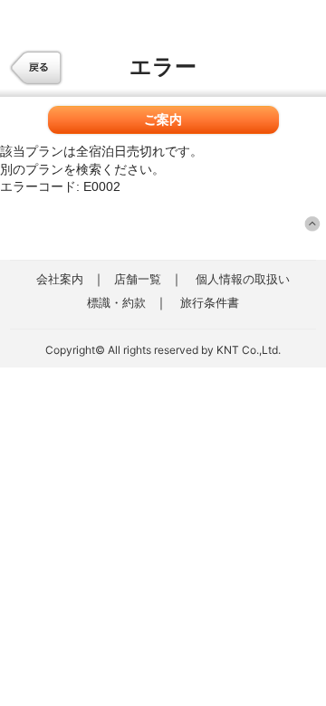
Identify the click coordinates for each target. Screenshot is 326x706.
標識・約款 (116, 302)
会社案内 (59, 279)
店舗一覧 (137, 279)
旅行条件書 (209, 302)
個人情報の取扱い (243, 279)
